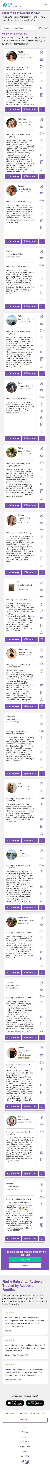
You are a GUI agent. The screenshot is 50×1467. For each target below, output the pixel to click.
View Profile (13, 109)
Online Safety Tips (37, 1413)
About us (25, 1451)
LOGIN (25, 1265)
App (25, 1427)
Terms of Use (25, 1442)
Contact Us (25, 1456)
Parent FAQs (10, 1413)
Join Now (32, 20)
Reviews (25, 1432)
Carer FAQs (23, 1413)
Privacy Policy (25, 1446)
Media (25, 1437)
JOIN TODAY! (25, 1260)
